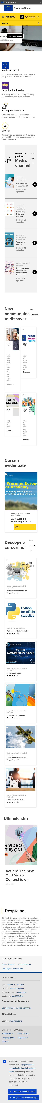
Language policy (8, 1037)
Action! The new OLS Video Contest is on (20, 875)
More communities (34, 312)
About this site (23, 1034)
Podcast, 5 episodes (20, 280)
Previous (7, 845)
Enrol (17, 527)
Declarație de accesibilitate (12, 969)
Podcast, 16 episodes (21, 221)
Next (35, 845)
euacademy (8, 16)
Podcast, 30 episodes (21, 191)
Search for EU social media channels (16, 1008)
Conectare (31, 17)
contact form (21, 992)
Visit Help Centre (15, 36)
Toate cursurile (32, 543)
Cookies (5, 1041)
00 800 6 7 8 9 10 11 (16, 985)
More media (33, 155)
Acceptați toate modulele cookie (22, 1091)
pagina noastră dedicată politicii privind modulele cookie (22, 1068)
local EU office (17, 996)
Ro (38, 17)
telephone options (17, 988)
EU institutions (16, 1021)
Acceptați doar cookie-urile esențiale (24, 1098)
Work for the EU (8, 1034)
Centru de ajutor (8, 964)
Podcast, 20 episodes (21, 249)
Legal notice (23, 1037)
